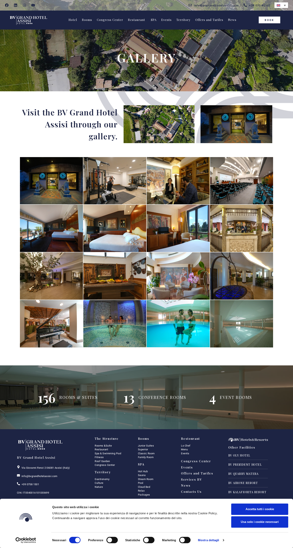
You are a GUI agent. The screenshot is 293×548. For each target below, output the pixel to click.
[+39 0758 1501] (18, 483)
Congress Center (110, 19)
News (232, 19)
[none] (281, 5)
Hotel (73, 19)
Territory (183, 19)
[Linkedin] (16, 5)
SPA (153, 19)
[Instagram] (24, 5)
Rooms (87, 19)
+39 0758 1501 (30, 484)
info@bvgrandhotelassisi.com (39, 476)
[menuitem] (281, 5)
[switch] (112, 540)
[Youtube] (33, 5)
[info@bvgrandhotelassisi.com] (18, 475)
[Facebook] (7, 5)
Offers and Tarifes (209, 19)
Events (166, 19)
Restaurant (136, 19)
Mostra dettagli (208, 540)
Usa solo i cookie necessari (260, 521)
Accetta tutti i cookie (260, 509)
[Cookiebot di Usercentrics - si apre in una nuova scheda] (25, 540)
